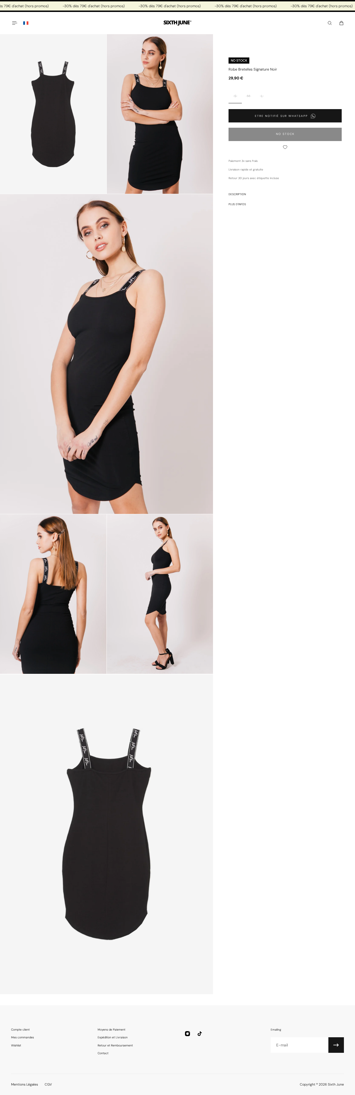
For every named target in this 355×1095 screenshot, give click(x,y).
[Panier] (341, 23)
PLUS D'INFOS (237, 204)
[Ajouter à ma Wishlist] (285, 147)
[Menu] (14, 23)
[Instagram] (187, 1034)
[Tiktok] (200, 1034)
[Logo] (177, 23)
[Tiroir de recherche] (330, 23)
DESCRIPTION (237, 194)
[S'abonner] (336, 1045)
